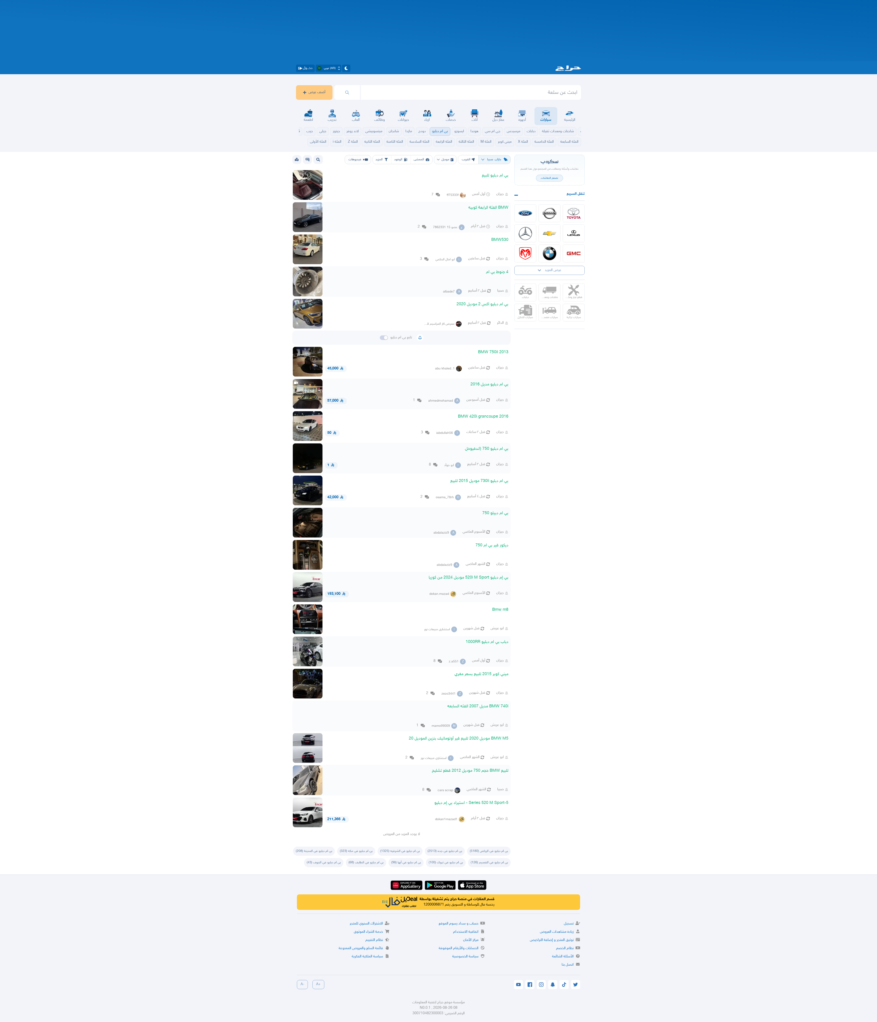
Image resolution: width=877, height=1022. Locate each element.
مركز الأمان (470, 940)
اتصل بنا (568, 965)
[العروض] (296, 159)
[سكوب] (307, 159)
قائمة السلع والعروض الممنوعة (361, 948)
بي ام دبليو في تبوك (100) (446, 862)
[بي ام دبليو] (549, 253)
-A (302, 984)
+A (318, 984)
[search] (347, 92)
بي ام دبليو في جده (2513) (445, 851)
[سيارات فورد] (525, 213)
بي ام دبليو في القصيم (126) (489, 862)
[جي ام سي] (574, 253)
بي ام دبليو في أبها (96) (406, 862)
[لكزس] (574, 233)
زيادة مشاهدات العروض (557, 932)
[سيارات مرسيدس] (525, 233)
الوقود (398, 159)
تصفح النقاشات (549, 178)
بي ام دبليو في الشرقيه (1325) (400, 851)
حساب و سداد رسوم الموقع (458, 924)
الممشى (419, 159)
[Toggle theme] (346, 68)
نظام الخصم (565, 948)
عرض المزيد (553, 270)
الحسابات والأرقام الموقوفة (458, 948)
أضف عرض (317, 92)
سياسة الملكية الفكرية (367, 956)
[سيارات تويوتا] (574, 213)
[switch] (384, 337)
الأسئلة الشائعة (563, 956)
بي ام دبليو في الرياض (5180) (489, 851)
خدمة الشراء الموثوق (368, 932)
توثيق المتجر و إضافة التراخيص (552, 940)
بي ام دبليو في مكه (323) (356, 851)
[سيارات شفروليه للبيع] (549, 233)
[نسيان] (549, 213)
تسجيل (569, 924)
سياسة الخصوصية (465, 956)
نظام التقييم (374, 940)
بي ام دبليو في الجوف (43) (324, 862)
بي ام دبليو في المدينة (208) (314, 851)
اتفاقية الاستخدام (465, 932)
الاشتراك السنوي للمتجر (366, 924)
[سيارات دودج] (525, 253)
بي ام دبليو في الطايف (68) (366, 862)
